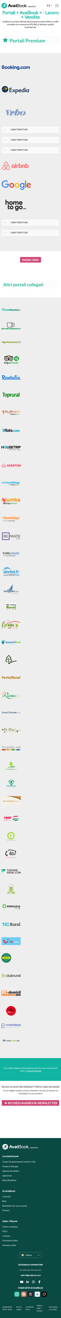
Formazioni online (10, 1240)
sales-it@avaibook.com (30, 1275)
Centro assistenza (10, 1227)
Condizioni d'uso (29, 1308)
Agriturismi (7, 1176)
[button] (30, 129)
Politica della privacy (39, 1308)
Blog (4, 1201)
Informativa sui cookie (53, 1308)
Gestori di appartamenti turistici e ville (18, 1162)
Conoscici (6, 1196)
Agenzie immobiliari (10, 1171)
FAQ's (5, 1231)
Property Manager (10, 1166)
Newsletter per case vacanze (14, 1206)
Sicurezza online (9, 1245)
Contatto (6, 1236)
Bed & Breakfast (9, 1180)
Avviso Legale (19, 1308)
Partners (6, 1210)
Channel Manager (33, 1071)
